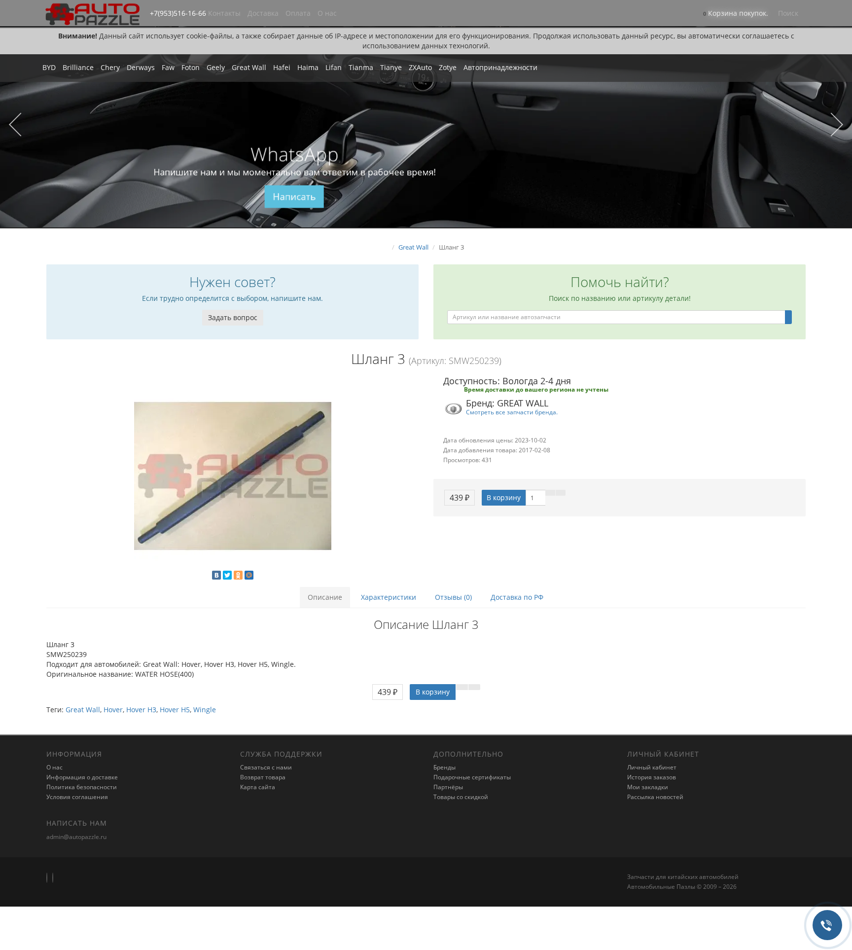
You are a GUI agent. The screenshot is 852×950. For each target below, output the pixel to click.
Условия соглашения (77, 797)
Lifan (333, 67)
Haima (308, 67)
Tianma (361, 67)
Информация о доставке (82, 777)
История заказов (651, 777)
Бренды (444, 767)
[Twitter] (227, 575)
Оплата (298, 13)
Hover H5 (175, 709)
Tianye (391, 67)
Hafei (281, 67)
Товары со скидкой (460, 797)
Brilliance (78, 67)
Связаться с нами (266, 767)
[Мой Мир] (249, 575)
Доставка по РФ (517, 597)
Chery (110, 67)
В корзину (504, 497)
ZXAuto (420, 67)
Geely (216, 67)
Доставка (263, 13)
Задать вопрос (232, 317)
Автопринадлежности (500, 67)
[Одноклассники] (238, 575)
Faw (168, 67)
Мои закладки (647, 787)
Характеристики (388, 597)
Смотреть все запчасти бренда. (512, 412)
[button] (735, 14)
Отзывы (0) (453, 597)
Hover (113, 709)
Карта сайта (257, 787)
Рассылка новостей (655, 797)
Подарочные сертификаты (472, 777)
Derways (141, 67)
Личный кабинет (651, 767)
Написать (294, 196)
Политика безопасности (81, 787)
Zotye (448, 67)
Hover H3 (141, 709)
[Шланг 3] (232, 476)
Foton (190, 67)
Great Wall (249, 67)
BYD (49, 67)
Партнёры (448, 787)
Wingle (204, 709)
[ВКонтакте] (216, 575)
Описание (325, 597)
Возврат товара (262, 777)
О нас (327, 13)
